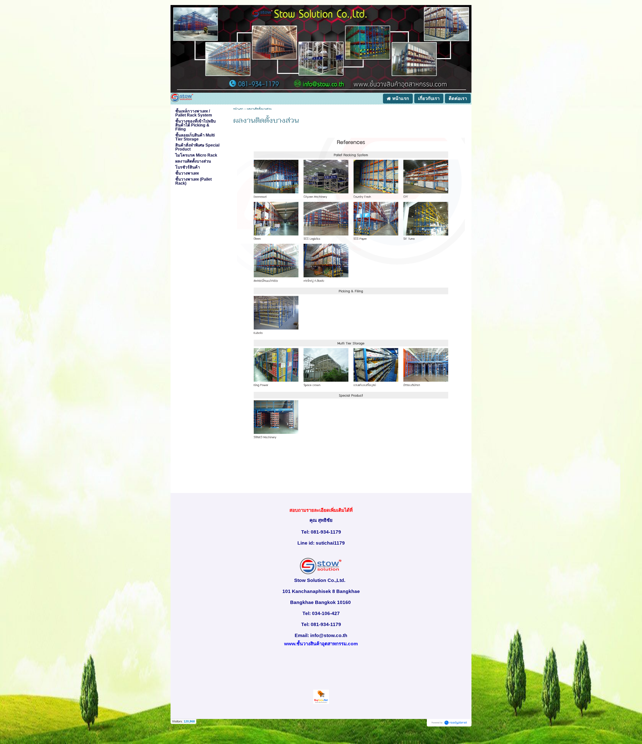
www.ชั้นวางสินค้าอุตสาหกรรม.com (321, 643)
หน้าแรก (238, 109)
